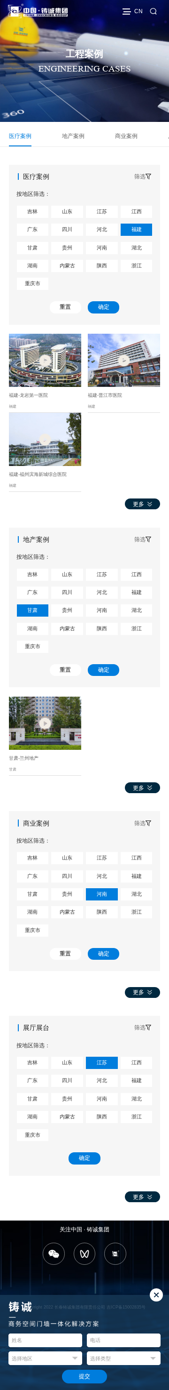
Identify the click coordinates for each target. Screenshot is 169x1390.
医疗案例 (20, 136)
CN (138, 11)
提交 (84, 1376)
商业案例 (126, 136)
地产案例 (73, 136)
